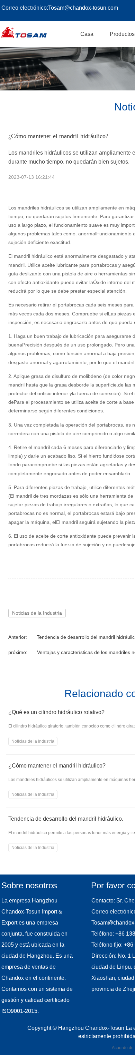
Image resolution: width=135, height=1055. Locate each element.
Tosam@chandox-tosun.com (83, 8)
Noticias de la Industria (37, 613)
